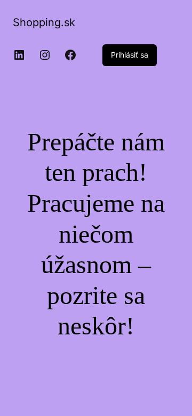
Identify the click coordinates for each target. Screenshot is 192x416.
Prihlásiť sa (129, 54)
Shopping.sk (44, 22)
